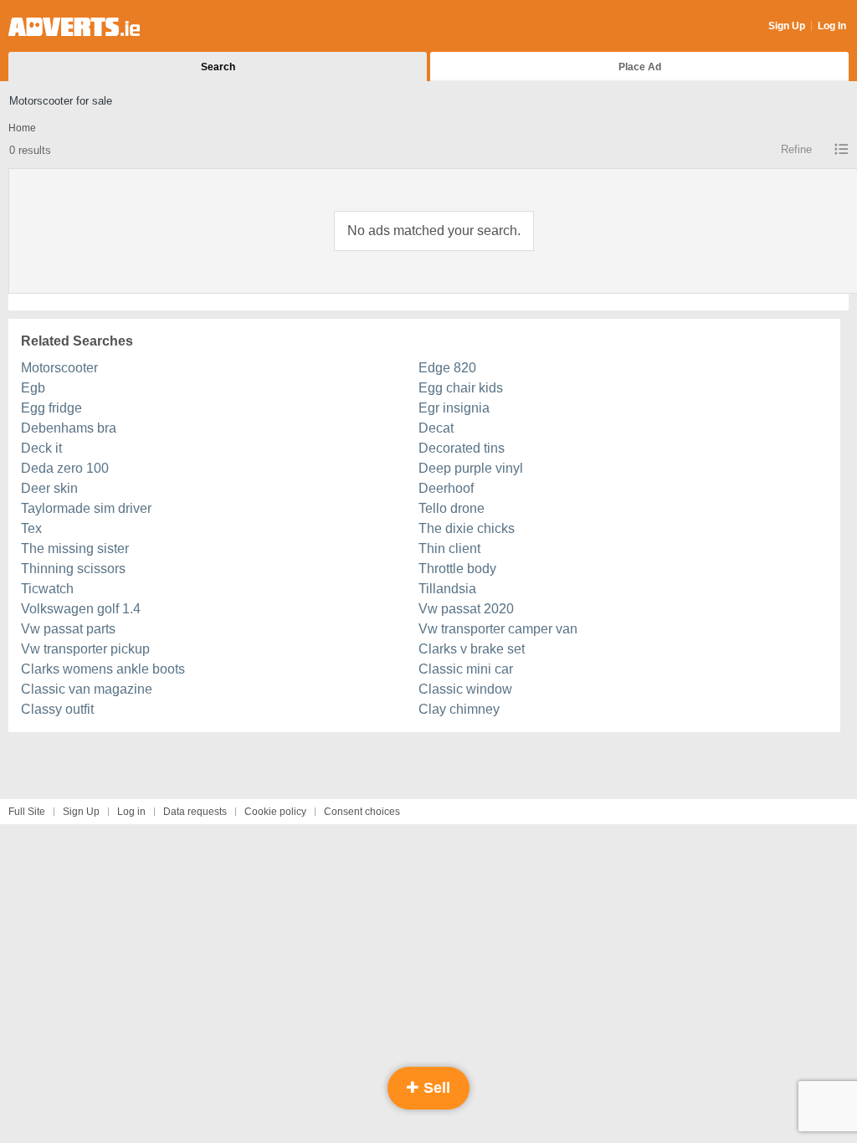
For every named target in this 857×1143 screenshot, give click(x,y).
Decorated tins (461, 448)
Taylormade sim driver (86, 508)
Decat (436, 428)
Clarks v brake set (471, 649)
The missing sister (75, 548)
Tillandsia (447, 589)
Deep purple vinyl (470, 468)
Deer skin (49, 488)
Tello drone (451, 508)
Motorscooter (59, 368)
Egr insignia (454, 408)
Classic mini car (465, 669)
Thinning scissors (73, 568)
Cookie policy (275, 812)
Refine (796, 149)
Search (218, 67)
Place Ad (639, 67)
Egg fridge (51, 408)
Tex (31, 528)
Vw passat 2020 (466, 609)
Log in (131, 812)
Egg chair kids (460, 388)
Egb (33, 388)
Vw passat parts (68, 629)
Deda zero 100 (65, 468)
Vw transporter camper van (497, 629)
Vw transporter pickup (85, 649)
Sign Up (786, 26)
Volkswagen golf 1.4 (81, 609)
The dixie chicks (466, 528)
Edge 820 (447, 368)
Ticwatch (47, 589)
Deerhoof (446, 488)
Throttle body (457, 568)
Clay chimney (459, 709)
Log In (832, 26)
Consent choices (362, 812)
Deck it (41, 448)
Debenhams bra (68, 428)
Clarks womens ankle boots (103, 669)
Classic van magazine (86, 689)
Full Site (26, 812)
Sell (434, 1087)
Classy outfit (57, 709)
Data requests (195, 812)
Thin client (449, 548)
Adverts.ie (74, 27)
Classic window (465, 689)
